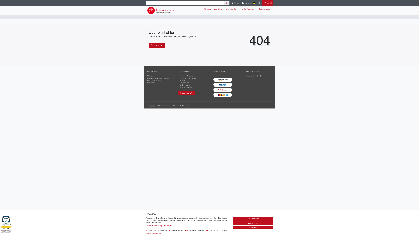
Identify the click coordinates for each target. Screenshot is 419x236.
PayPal (212, 230)
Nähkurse (207, 9)
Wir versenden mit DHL (254, 76)
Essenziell (152, 230)
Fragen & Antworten (187, 76)
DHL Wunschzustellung (196, 230)
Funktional (223, 230)
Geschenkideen (264, 9)
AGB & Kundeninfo (186, 87)
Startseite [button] (155, 45)
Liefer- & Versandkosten (188, 78)
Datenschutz (184, 83)
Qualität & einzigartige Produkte (158, 78)
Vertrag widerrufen (186, 93)
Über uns (150, 76)
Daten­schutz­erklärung (154, 226)
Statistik (164, 230)
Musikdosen (218, 9)
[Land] (254, 3)
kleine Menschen (231, 9)
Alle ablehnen (253, 227)
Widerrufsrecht (185, 85)
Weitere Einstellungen (153, 233)
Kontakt (182, 80)
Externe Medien (177, 230)
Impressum (151, 83)
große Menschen (248, 9)
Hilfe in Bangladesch (154, 80)
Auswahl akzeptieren (253, 223)
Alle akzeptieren (253, 219)
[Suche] (226, 3)
